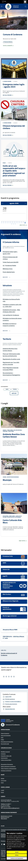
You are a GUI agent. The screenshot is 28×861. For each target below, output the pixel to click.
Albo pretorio (4, 818)
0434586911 (13, 701)
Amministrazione (5, 729)
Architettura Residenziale (13, 477)
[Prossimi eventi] (25, 203)
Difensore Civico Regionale (10, 601)
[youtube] (4, 844)
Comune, (5, 477)
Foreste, (5, 430)
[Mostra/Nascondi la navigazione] (2, 6)
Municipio (7, 480)
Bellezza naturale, (17, 430)
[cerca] (25, 6)
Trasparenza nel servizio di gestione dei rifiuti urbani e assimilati (13, 830)
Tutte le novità (7, 45)
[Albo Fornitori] (23, 595)
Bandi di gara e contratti (6, 816)
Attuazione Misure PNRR (10, 630)
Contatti (3, 796)
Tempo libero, (10, 430)
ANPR (4, 563)
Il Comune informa (7, 81)
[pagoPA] (23, 576)
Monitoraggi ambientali (10, 616)
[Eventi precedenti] (2, 203)
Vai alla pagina (7, 95)
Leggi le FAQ (8, 696)
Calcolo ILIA (6, 569)
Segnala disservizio (10, 709)
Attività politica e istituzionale (14, 517)
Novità (2, 774)
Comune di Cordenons (12, 34)
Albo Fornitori (7, 594)
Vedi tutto (23, 225)
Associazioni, (6, 516)
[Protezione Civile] (23, 557)
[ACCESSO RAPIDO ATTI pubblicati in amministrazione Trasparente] (23, 586)
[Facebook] (2, 844)
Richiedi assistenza (10, 699)
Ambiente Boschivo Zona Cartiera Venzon (14, 435)
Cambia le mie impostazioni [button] (17, 858)
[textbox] (11, 677)
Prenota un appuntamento (7, 608)
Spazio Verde (11, 431)
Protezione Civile (8, 556)
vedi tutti (14, 393)
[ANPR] (23, 563)
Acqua (4, 163)
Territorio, (5, 431)
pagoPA (5, 576)
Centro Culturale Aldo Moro (12, 521)
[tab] (1, 221)
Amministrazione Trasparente (9, 812)
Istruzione (7, 285)
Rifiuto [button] (16, 855)
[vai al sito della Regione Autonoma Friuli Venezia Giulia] (4, 1)
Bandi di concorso (5, 817)
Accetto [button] (16, 852)
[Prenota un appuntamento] (23, 609)
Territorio (7, 339)
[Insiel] (3, 859)
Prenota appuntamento (11, 704)
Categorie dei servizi (6, 748)
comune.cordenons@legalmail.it (11, 808)
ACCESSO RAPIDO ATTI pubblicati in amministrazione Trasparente (9, 585)
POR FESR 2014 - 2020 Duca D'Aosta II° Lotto (13, 637)
